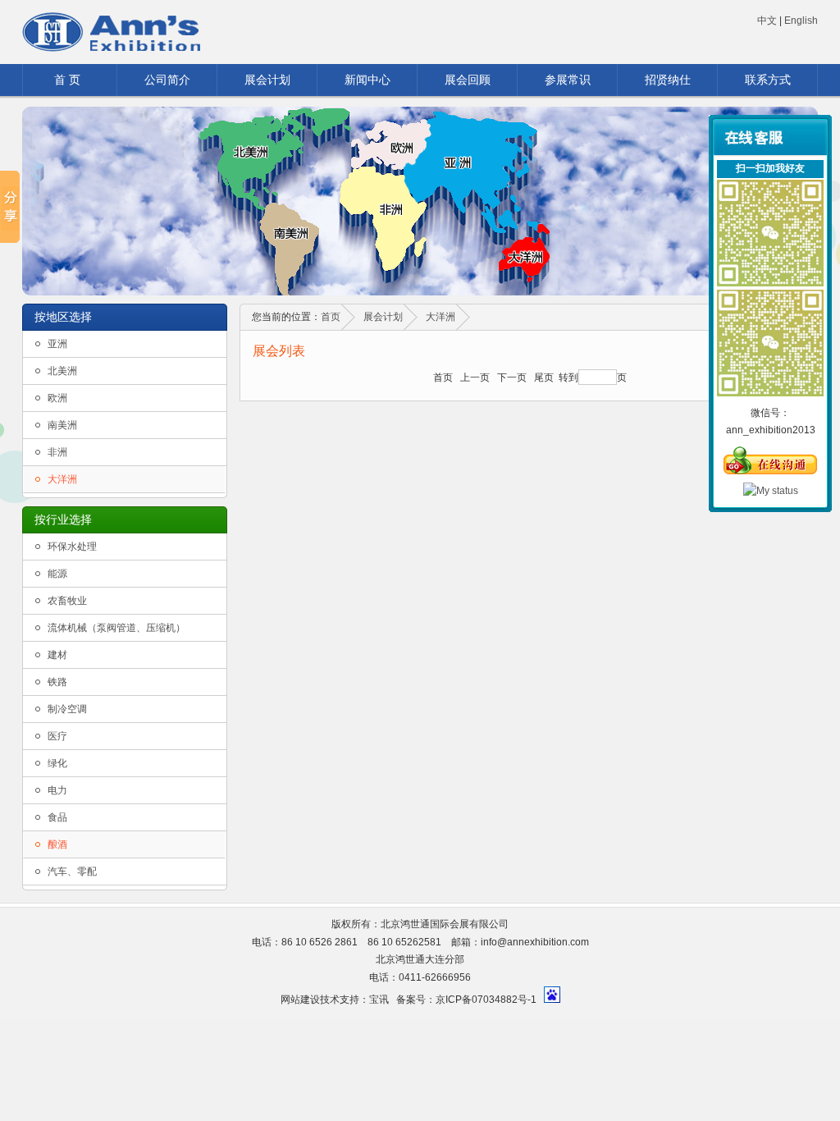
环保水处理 (72, 546)
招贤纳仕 (668, 79)
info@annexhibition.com (535, 942)
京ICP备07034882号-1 (486, 999)
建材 (57, 655)
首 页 (67, 79)
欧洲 (57, 398)
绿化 (57, 763)
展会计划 (267, 79)
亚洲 (57, 344)
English (801, 20)
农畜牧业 (67, 600)
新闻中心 (367, 79)
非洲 (57, 452)
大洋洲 (62, 479)
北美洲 (62, 371)
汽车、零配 (72, 871)
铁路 (57, 682)
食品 (57, 817)
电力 (57, 790)
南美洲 (62, 425)
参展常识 (568, 79)
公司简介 (167, 79)
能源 (57, 573)
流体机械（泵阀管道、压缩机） (116, 628)
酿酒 (57, 844)
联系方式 (768, 79)
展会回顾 (468, 79)
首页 (330, 317)
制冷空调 (67, 709)
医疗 (57, 736)
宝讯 (379, 999)
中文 (767, 20)
